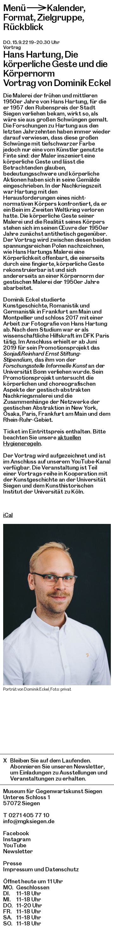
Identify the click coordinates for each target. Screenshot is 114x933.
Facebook (16, 833)
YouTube (14, 845)
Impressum (18, 869)
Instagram (17, 839)
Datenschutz (62, 869)
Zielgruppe (59, 17)
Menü (14, 7)
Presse (12, 863)
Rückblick (23, 26)
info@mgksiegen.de (28, 821)
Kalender (65, 7)
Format (18, 17)
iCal (8, 515)
